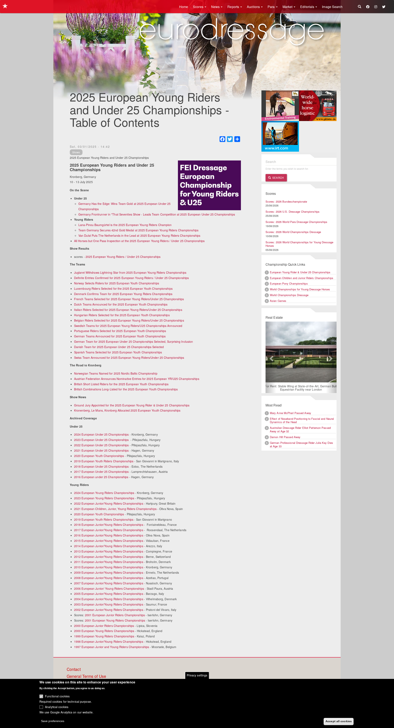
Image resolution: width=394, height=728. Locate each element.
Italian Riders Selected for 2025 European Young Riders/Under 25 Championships (128, 310)
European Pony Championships (289, 283)
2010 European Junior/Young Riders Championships (108, 567)
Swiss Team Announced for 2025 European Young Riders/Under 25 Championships (129, 357)
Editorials (307, 6)
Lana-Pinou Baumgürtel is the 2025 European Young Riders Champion (125, 225)
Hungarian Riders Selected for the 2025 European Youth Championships (122, 315)
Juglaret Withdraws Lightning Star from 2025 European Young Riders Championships (130, 272)
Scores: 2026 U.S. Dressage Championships (293, 211)
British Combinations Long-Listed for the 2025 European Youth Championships (126, 389)
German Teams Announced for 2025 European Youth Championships (120, 336)
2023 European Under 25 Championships (101, 440)
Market (288, 6)
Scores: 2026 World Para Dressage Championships (297, 222)
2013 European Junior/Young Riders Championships (108, 551)
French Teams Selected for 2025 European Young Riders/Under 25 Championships (129, 299)
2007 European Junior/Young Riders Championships (108, 583)
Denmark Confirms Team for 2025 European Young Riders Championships (123, 294)
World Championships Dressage (289, 295)
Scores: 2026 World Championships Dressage (293, 232)
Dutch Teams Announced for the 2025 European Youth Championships (120, 304)
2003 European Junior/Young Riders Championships (108, 604)
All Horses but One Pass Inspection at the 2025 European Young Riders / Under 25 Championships (139, 241)
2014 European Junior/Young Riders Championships (108, 546)
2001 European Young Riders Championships (115, 620)
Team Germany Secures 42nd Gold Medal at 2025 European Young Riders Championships (138, 230)
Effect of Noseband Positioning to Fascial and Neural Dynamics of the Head (302, 420)
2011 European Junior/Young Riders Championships (108, 562)
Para (272, 6)
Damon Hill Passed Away (285, 437)
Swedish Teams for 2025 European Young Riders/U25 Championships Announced (128, 326)
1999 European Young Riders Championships (104, 636)
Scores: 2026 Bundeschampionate (286, 201)
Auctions (254, 6)
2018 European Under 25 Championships (101, 466)
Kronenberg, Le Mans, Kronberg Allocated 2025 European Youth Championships (127, 410)
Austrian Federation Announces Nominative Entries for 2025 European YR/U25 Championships (136, 379)
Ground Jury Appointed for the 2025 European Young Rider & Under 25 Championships (131, 405)
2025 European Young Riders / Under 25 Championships (123, 257)
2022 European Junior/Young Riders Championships (108, 503)
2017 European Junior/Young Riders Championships (108, 530)
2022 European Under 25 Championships (101, 445)
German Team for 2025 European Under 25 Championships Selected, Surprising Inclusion (133, 341)
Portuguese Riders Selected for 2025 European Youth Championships (120, 331)
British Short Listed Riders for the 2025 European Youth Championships (121, 384)
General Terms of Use (86, 676)
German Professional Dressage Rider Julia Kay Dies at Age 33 (301, 444)
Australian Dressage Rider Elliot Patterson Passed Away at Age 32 (300, 429)
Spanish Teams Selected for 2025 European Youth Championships (118, 352)
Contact (74, 669)
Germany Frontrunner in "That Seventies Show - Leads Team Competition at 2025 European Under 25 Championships (156, 214)
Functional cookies (57, 696)
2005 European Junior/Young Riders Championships (108, 594)
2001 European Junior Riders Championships (115, 615)
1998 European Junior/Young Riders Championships (108, 641)
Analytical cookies (56, 707)
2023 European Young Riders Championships (104, 498)
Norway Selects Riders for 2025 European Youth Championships (116, 283)
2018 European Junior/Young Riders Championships (108, 525)
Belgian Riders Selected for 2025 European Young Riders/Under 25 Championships (129, 320)
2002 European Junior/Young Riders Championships (108, 610)
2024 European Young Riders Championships (104, 493)
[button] (271, 357)
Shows (76, 152)
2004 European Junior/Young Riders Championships (108, 599)
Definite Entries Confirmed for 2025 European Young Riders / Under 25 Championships (131, 278)
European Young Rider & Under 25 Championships (300, 272)
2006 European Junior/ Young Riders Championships (109, 588)
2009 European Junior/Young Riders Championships (108, 572)
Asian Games (278, 301)
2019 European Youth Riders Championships (103, 461)
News (216, 6)
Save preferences (52, 721)
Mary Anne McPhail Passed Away (290, 413)
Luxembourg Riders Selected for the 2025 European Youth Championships (123, 288)
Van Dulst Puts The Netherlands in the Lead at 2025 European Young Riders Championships (139, 235)
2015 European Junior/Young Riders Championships (108, 541)
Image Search (332, 6)
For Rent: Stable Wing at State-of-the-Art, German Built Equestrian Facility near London (298, 387)
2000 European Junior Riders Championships (104, 626)
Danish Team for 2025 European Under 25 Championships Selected (119, 347)
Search (277, 178)
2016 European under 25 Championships (101, 477)
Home (183, 6)
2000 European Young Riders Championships (104, 631)
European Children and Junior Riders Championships (301, 278)
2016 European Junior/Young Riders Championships (108, 535)
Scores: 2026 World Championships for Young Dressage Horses (299, 244)
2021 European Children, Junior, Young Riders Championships (115, 509)
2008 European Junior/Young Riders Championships (108, 578)
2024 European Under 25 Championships (101, 434)
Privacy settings (197, 675)
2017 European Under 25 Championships (101, 472)
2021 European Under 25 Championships (101, 450)
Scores (198, 6)
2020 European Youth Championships (99, 456)
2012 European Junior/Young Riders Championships (108, 557)
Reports (233, 6)
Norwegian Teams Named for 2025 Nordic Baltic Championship (115, 373)
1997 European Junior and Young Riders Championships (111, 647)
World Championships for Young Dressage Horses (300, 289)
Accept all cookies (338, 721)
